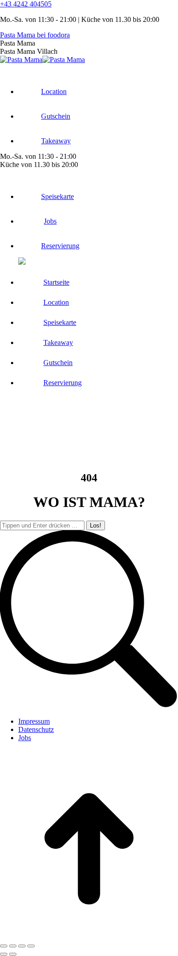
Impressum (34, 721)
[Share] (12, 946)
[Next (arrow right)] (12, 954)
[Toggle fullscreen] (22, 946)
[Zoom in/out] (31, 946)
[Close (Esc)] (3, 946)
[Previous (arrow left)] (3, 954)
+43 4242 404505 (26, 4)
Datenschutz (36, 729)
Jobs (24, 738)
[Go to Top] (89, 935)
